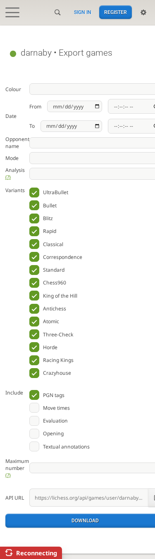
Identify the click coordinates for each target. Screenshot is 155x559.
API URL (14, 497)
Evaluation (55, 420)
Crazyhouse (57, 372)
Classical (53, 244)
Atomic (51, 321)
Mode (12, 158)
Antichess (54, 308)
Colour (13, 89)
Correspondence (62, 257)
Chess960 (54, 282)
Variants (15, 190)
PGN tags (53, 395)
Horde (50, 347)
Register (115, 12)
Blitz (48, 218)
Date (11, 116)
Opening (53, 433)
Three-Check (58, 334)
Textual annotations (66, 446)
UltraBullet (55, 192)
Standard (53, 269)
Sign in (82, 12)
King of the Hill (60, 295)
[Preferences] (143, 12)
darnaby (36, 53)
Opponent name (17, 143)
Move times (56, 407)
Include (14, 392)
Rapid (49, 231)
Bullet (50, 205)
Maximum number (17, 468)
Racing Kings (58, 360)
